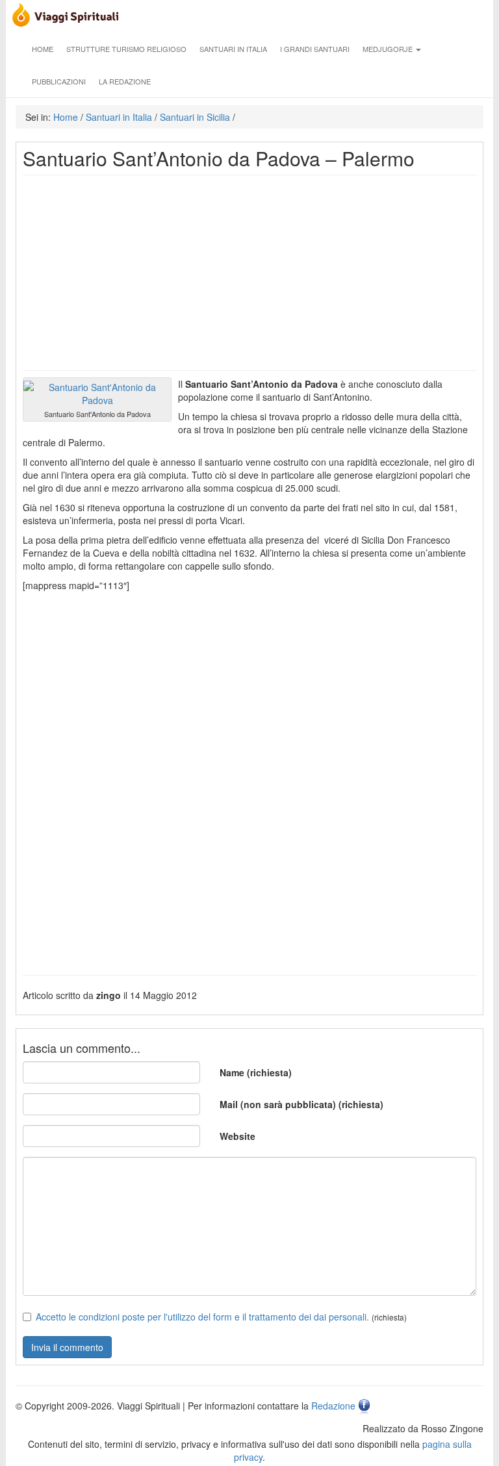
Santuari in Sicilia (195, 116)
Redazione (333, 1405)
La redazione (125, 81)
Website (237, 1136)
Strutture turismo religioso (126, 49)
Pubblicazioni (59, 81)
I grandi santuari (315, 49)
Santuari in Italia (233, 49)
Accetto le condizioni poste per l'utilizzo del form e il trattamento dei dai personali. (202, 1316)
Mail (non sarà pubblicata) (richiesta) (301, 1104)
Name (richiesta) (256, 1072)
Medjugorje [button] (389, 49)
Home (42, 49)
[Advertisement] (249, 273)
